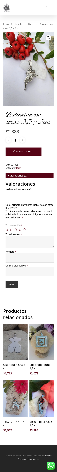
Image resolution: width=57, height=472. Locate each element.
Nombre (11, 251)
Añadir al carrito (23, 152)
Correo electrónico (17, 265)
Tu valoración (14, 234)
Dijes (30, 24)
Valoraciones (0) (17, 175)
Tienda (18, 24)
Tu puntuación (14, 225)
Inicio (6, 24)
